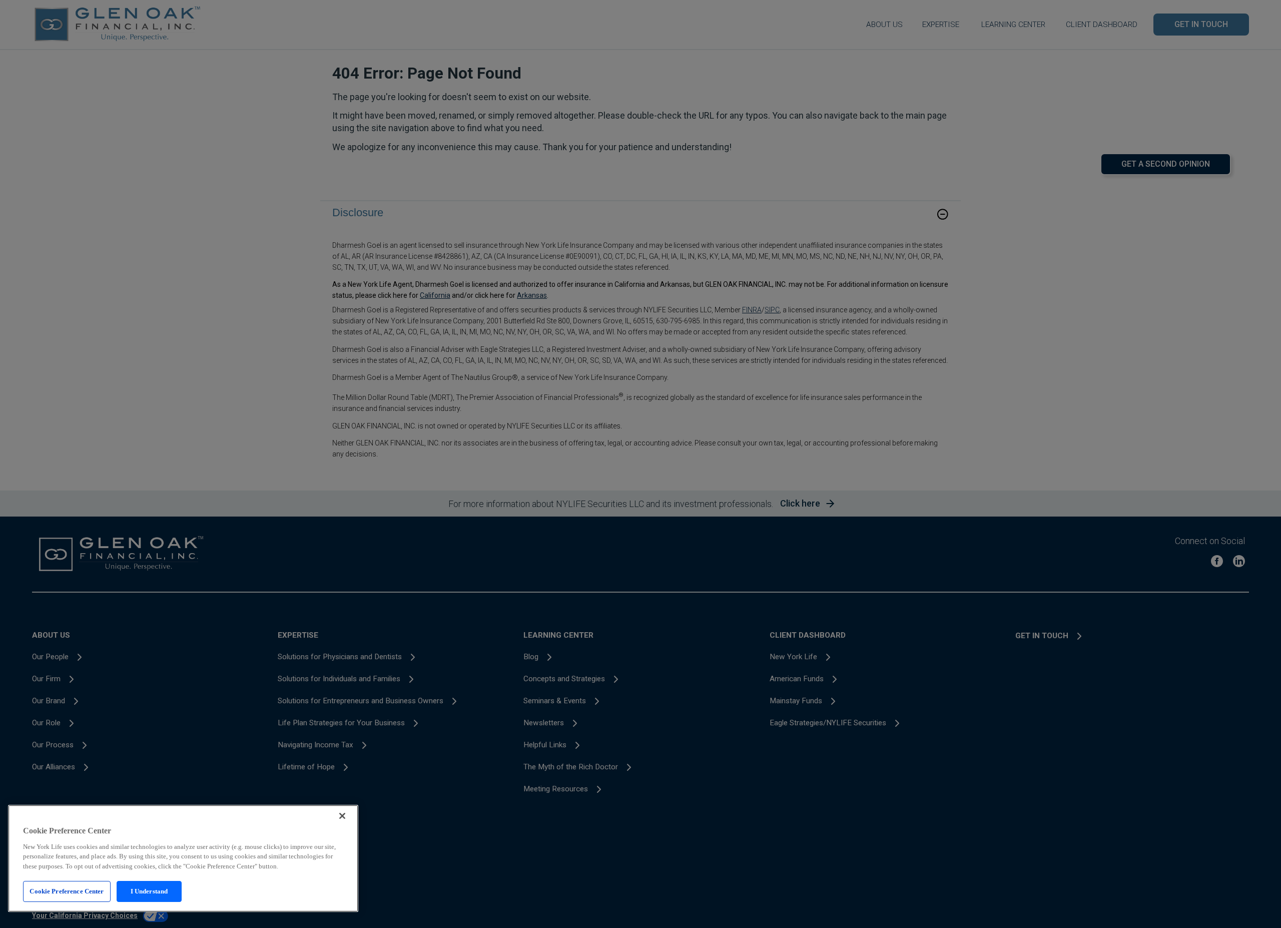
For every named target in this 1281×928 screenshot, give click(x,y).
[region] (183, 858)
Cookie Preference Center (67, 891)
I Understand (149, 891)
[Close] (342, 816)
